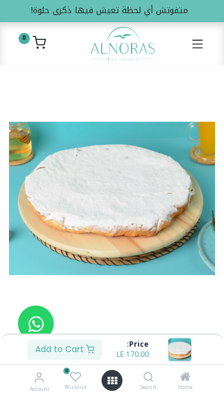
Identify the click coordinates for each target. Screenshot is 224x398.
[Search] (148, 378)
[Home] (185, 378)
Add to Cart (60, 349)
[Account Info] (39, 377)
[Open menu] (112, 381)
